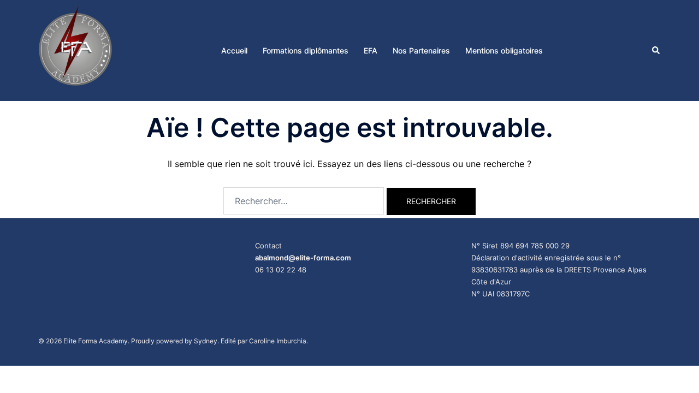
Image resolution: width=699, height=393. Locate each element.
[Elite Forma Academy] (75, 49)
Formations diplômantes (305, 50)
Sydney (205, 341)
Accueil (234, 50)
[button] (656, 50)
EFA (370, 50)
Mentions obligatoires (504, 50)
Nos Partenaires (421, 50)
